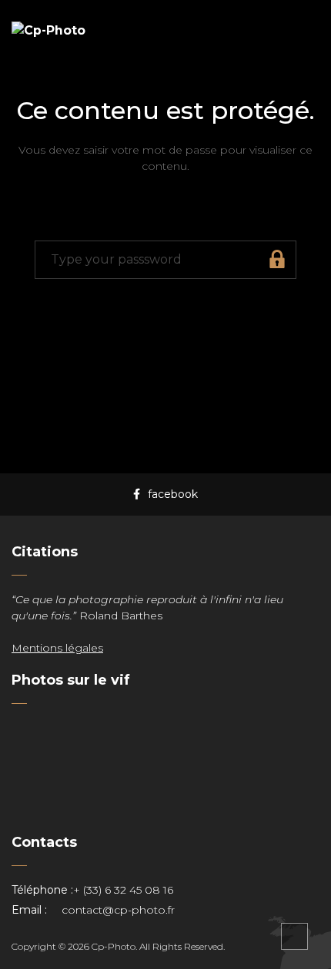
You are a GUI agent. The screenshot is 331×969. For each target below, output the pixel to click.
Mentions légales (57, 648)
